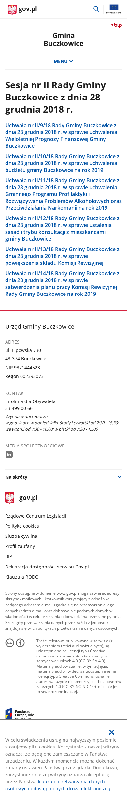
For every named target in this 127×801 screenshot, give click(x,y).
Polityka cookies (22, 526)
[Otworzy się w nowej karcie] (9, 454)
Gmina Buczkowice (63, 39)
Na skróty (16, 477)
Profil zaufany (20, 546)
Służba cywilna (21, 536)
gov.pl (28, 498)
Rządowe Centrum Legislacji (35, 516)
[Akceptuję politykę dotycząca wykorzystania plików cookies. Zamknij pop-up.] (112, 732)
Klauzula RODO (22, 577)
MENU (61, 61)
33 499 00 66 (19, 408)
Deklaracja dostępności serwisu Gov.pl (47, 567)
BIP (8, 556)
